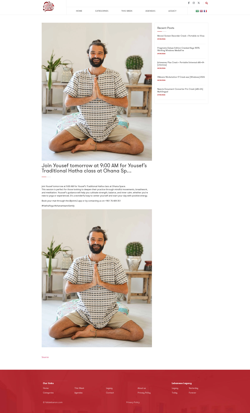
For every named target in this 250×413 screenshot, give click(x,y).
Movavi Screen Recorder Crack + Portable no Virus (180, 36)
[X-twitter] (199, 3)
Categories (101, 11)
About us (142, 388)
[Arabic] (197, 11)
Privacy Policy (144, 393)
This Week (126, 11)
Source (45, 357)
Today (174, 393)
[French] (205, 11)
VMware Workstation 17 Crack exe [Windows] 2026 (181, 77)
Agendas (150, 11)
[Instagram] (194, 3)
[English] (201, 11)
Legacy (172, 11)
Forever (192, 393)
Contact (110, 393)
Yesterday (193, 388)
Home (79, 11)
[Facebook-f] (189, 3)
